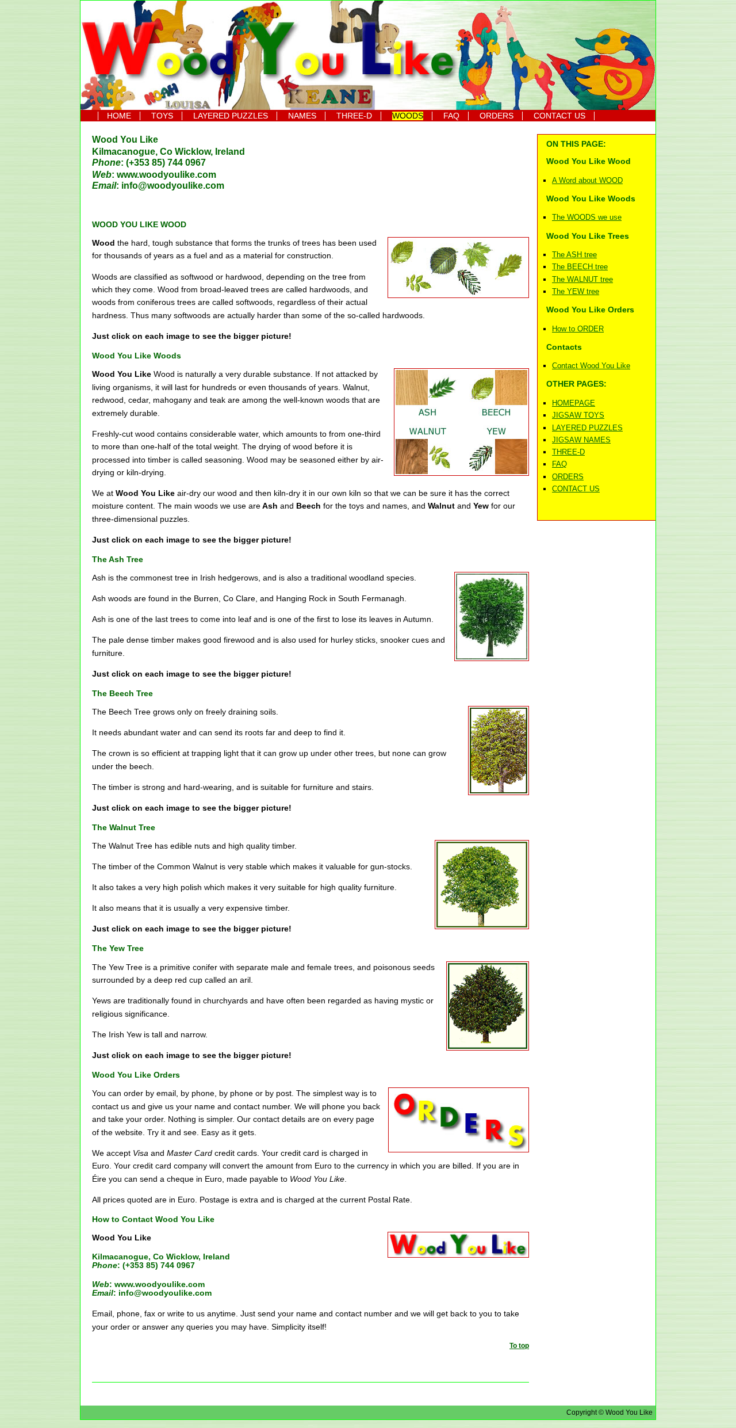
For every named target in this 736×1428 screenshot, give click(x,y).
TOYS (162, 116)
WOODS (407, 116)
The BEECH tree (580, 266)
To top (519, 1346)
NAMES (302, 116)
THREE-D (354, 116)
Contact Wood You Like (591, 365)
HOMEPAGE (573, 403)
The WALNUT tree (582, 279)
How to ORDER (578, 328)
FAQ (451, 116)
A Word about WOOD (587, 180)
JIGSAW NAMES (581, 440)
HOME (119, 116)
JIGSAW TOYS (578, 415)
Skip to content (94, 9)
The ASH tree (574, 254)
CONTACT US (559, 116)
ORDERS (496, 116)
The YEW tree (575, 291)
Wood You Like (125, 139)
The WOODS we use (587, 217)
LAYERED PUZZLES (230, 116)
